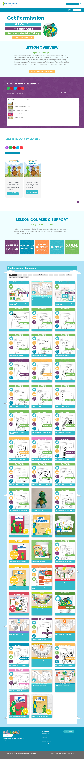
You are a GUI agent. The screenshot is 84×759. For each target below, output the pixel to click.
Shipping (56, 753)
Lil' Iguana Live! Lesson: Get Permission (20, 103)
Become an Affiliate (46, 733)
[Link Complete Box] (14, 179)
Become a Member (59, 4)
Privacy (64, 753)
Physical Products (23, 277)
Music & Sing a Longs (46, 745)
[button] (72, 4)
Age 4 (30, 274)
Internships (44, 737)
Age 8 (50, 274)
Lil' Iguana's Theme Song (18, 117)
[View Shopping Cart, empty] (70, 10)
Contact (44, 747)
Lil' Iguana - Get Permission (19, 106)
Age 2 (19, 274)
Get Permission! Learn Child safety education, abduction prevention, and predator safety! (20, 110)
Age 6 (40, 274)
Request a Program (46, 743)
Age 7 (45, 274)
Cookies (52, 753)
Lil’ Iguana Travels (46, 739)
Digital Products (13, 277)
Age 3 (25, 274)
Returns (61, 753)
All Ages (69, 274)
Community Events (46, 735)
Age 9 (56, 274)
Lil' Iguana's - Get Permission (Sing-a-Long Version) (20, 113)
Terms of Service (70, 753)
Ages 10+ (62, 274)
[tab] (19, 103)
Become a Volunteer (46, 741)
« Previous (69, 202)
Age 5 (35, 274)
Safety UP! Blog (45, 731)
